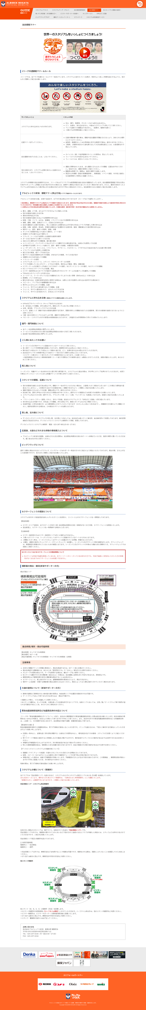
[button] (140, 4)
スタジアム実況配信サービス (95, 17)
